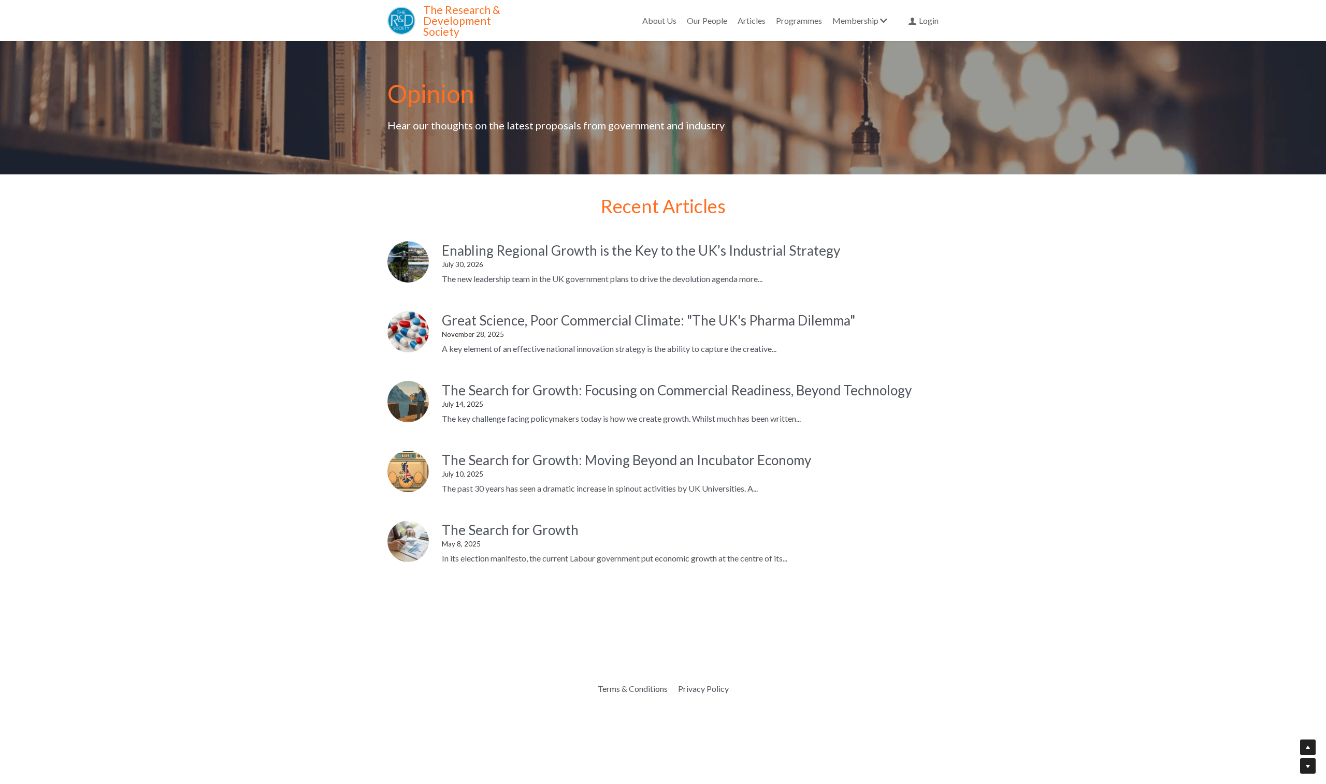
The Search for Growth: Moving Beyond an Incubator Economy (626, 460)
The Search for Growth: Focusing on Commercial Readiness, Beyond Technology (677, 390)
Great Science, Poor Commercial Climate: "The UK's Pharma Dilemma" (648, 320)
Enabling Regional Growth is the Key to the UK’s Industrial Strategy (641, 250)
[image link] (401, 19)
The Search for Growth (510, 530)
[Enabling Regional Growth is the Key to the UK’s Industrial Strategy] (408, 262)
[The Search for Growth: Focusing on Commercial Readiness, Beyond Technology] (408, 401)
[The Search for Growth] (408, 541)
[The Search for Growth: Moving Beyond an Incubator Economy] (408, 471)
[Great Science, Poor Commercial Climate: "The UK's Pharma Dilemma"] (408, 331)
